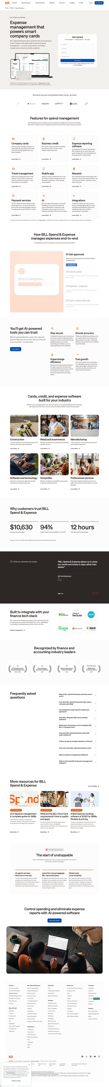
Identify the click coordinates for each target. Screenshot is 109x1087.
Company (91, 985)
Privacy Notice (78, 65)
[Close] (29, 1065)
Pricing (81, 3)
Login (90, 3)
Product (12, 8)
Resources (70, 985)
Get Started (77, 60)
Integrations (30, 1026)
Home (6, 8)
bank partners (42, 83)
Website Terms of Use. (18, 1074)
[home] (8, 3)
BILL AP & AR (12, 1008)
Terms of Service (81, 63)
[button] (15, 3)
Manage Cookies (16, 1080)
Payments (51, 985)
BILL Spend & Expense (33, 985)
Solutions (50, 1000)
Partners (90, 1008)
